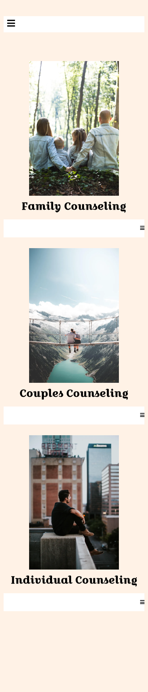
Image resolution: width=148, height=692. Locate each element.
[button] (11, 24)
